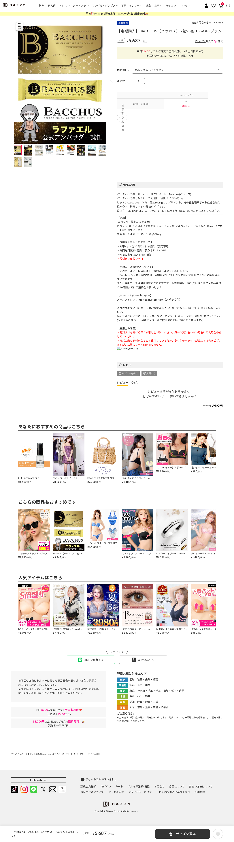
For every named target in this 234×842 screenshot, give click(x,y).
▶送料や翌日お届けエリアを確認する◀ (169, 55)
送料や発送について (92, 792)
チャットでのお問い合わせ (101, 779)
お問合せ (159, 786)
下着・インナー (130, 5)
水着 (157, 5)
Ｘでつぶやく (146, 659)
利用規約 (200, 792)
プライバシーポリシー (141, 792)
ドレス (63, 5)
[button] (111, 82)
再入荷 (52, 5)
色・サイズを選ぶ (182, 834)
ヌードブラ (79, 5)
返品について (177, 786)
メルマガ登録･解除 (139, 786)
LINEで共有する (94, 659)
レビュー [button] (129, 365)
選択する (186, 105)
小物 (184, 5)
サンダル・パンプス (104, 5)
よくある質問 (116, 792)
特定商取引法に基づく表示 (174, 792)
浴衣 (148, 5)
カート (119, 786)
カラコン (170, 5)
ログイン (200, 41)
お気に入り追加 (123, 117)
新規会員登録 (88, 786)
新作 (41, 5)
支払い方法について (201, 786)
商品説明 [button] (129, 185)
